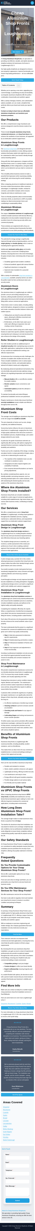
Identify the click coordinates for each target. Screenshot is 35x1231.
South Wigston (7, 1131)
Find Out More (17, 934)
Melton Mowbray (8, 1129)
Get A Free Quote (17, 1094)
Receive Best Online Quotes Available (17, 554)
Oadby (5, 1126)
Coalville (18, 1003)
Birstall (29, 1003)
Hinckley (5, 1137)
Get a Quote (16, 52)
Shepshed (4, 1003)
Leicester (6, 1120)
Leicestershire (7, 1123)
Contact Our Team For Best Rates (17, 234)
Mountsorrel (11, 1003)
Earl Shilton (6, 1134)
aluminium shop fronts (10, 148)
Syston (24, 1003)
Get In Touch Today (17, 80)
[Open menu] (32, 3)
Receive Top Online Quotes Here (17, 758)
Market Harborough (9, 1140)
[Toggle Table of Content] (17, 85)
